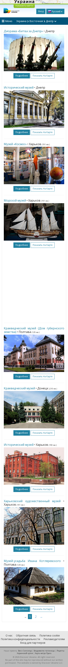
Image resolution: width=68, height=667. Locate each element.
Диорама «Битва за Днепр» (23, 31)
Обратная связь (26, 635)
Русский (56, 11)
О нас (9, 635)
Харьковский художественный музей (32, 501)
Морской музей (15, 200)
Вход (41, 11)
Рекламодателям (54, 639)
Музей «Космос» (15, 144)
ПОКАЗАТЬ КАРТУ (24, 5)
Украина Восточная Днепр (35, 21)
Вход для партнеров (32, 642)
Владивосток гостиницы (44, 650)
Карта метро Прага (43, 653)
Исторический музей (19, 87)
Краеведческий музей (19, 388)
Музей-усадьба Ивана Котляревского (32, 561)
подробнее (21, 75)
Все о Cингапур (25, 650)
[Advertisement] (34, 285)
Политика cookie (49, 635)
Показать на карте (43, 75)
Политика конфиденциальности (20, 639)
